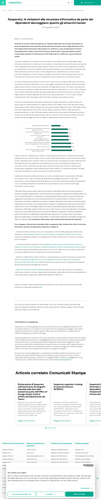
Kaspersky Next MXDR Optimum (59, 462)
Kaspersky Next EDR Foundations (60, 453)
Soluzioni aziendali (82, 443)
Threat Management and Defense (84, 456)
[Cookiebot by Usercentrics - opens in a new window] (84, 465)
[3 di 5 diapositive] (50, 428)
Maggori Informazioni (26, 421)
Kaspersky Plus (6, 453)
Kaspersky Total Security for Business (28, 247)
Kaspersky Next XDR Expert (82, 459)
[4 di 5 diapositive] (53, 428)
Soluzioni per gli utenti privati (13, 443)
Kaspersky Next (79, 449)
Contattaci (4, 493)
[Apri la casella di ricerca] (72, 3)
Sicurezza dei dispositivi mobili (35, 456)
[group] (32, 402)
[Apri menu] (3, 2)
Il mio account (88, 2)
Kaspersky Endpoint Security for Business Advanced (63, 244)
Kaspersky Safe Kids (7, 459)
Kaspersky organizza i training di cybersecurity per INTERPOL (68, 386)
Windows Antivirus (32, 459)
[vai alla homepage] (15, 2)
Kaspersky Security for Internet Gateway (30, 270)
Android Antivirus (31, 449)
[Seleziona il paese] (68, 3)
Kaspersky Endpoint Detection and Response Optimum (62, 247)
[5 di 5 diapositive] (55, 428)
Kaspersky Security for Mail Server (60, 259)
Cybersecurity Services (81, 453)
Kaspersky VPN (6, 462)
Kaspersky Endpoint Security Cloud (69, 234)
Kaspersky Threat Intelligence (83, 462)
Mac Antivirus (30, 453)
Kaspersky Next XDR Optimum (59, 459)
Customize (49, 494)
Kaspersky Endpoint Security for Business (41, 234)
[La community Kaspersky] (97, 478)
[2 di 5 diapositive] (48, 428)
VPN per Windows (32, 462)
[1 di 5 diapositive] (46, 428)
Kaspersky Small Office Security (59, 449)
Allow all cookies (79, 494)
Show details (85, 488)
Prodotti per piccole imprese (61, 443)
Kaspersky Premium (7, 456)
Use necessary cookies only (21, 494)
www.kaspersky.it (64, 360)
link (41, 287)
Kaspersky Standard (8, 449)
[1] (23, 69)
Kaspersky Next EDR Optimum (59, 456)
